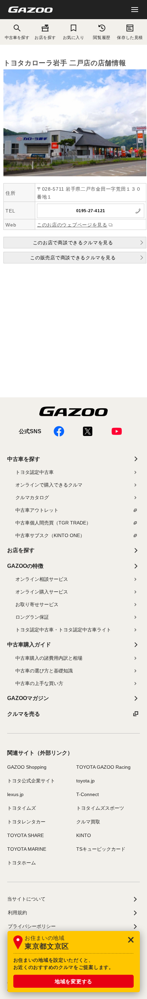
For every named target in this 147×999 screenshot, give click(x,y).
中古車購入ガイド (29, 644)
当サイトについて (26, 899)
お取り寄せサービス (36, 604)
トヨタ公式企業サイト (31, 780)
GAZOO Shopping (26, 767)
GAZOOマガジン (28, 698)
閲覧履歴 (101, 37)
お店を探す (45, 37)
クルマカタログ (32, 497)
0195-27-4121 (90, 210)
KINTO (83, 835)
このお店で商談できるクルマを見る (73, 242)
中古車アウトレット (36, 510)
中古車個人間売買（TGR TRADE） (53, 522)
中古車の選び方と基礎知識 (44, 670)
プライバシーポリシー (32, 926)
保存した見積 (130, 37)
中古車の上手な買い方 (39, 683)
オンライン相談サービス (41, 579)
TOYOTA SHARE (25, 835)
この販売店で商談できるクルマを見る (73, 257)
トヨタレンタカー (26, 821)
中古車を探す (23, 459)
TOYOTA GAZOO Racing (103, 767)
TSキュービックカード (100, 849)
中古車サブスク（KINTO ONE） (50, 535)
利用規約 (17, 912)
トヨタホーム (21, 862)
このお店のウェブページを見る (72, 225)
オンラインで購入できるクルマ (48, 485)
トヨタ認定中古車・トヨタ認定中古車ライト (63, 629)
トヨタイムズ (21, 808)
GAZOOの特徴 (25, 566)
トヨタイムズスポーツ (100, 808)
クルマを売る (23, 714)
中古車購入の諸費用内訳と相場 (48, 658)
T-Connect (87, 794)
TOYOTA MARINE (26, 849)
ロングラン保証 (32, 617)
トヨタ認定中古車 (34, 472)
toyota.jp (85, 780)
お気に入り (73, 37)
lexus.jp (15, 794)
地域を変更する (73, 981)
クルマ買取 (88, 821)
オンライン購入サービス (41, 591)
